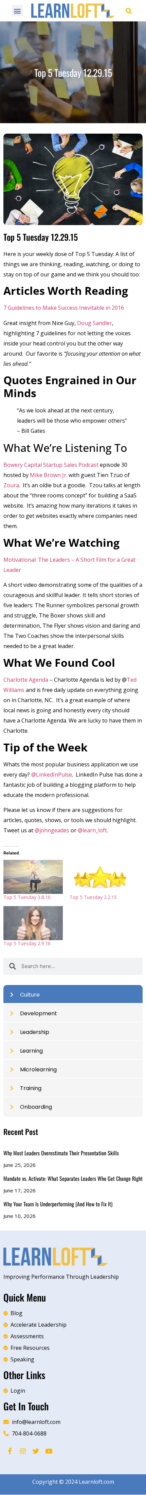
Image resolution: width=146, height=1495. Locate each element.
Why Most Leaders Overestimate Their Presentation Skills (61, 1153)
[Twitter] (35, 1450)
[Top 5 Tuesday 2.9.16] (33, 923)
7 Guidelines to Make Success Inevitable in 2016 (64, 307)
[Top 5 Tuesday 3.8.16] (33, 877)
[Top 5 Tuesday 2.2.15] (99, 877)
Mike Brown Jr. (48, 475)
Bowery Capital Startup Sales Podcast (50, 465)
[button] (17, 10)
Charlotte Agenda (26, 679)
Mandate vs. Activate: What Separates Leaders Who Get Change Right (73, 1178)
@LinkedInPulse (51, 774)
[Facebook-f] (9, 1450)
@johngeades (52, 830)
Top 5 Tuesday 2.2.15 (93, 897)
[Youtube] (48, 1450)
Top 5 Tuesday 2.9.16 (27, 943)
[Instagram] (22, 1450)
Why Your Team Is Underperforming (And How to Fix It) (57, 1204)
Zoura (11, 485)
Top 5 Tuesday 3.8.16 (27, 897)
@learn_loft (92, 830)
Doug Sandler (94, 323)
